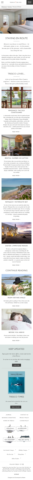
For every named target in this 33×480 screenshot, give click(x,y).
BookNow (29, 2)
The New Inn (10, 454)
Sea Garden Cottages (8, 450)
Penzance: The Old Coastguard (16, 111)
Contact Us (24, 414)
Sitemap (16, 474)
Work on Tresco (8, 420)
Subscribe (16, 365)
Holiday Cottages (23, 450)
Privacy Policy (24, 417)
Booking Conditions (9, 417)
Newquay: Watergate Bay (16, 202)
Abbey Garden (15, 458)
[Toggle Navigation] (2, 2)
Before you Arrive (16, 332)
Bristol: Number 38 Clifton (16, 158)
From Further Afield (16, 298)
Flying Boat (21, 454)
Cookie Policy (24, 420)
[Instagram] (22, 464)
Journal (8, 414)
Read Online (16, 407)
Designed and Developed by (16, 477)
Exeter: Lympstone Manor (16, 246)
